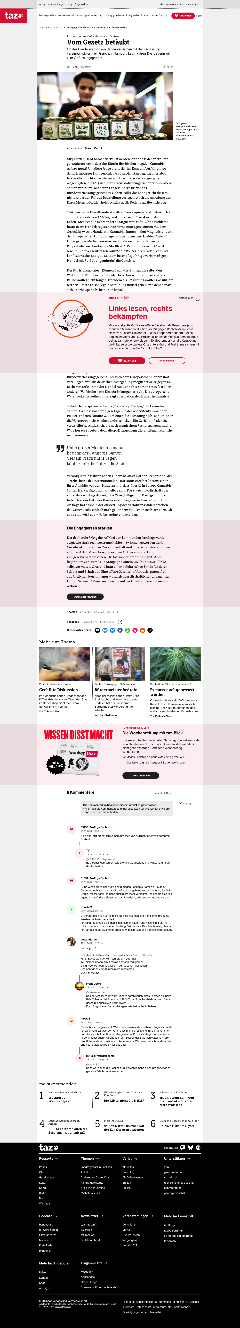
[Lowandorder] (71, 941)
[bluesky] (190, 1149)
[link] (57, 16)
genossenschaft (174, 1172)
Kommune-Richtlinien (172, 1302)
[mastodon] (182, 1149)
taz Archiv (170, 1241)
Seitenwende (182, 1307)
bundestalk (46, 1224)
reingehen (45, 1250)
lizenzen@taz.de (63, 1306)
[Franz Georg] (79, 986)
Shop (42, 1283)
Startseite (44, 27)
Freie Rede (45, 1245)
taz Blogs (169, 1225)
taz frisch (86, 1230)
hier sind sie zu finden (105, 812)
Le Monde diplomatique (178, 1236)
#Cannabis (86, 612)
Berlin (42, 1193)
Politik (43, 1167)
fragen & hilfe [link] (82, 4)
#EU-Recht (112, 612)
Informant (128, 1307)
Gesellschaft (46, 1177)
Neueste (158, 793)
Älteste (169, 793)
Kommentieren (90, 622)
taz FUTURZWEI (173, 1230)
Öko (41, 1172)
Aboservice (88, 1277)
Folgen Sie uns (170, 1147)
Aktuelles (128, 1167)
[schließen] (197, 298)
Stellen (126, 1182)
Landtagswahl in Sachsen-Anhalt (97, 1169)
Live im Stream (131, 1235)
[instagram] (198, 1149)
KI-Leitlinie (192, 1302)
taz (49, 1148)
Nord (55, 27)
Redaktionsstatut (147, 1302)
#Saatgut (99, 612)
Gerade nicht (186, 297)
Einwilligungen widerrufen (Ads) (141, 1312)
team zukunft (88, 1224)
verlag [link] (42, 4)
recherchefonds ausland (179, 1182)
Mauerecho (46, 1240)
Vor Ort (126, 1230)
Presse (126, 1188)
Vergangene (129, 1240)
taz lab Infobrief (90, 1240)
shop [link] (69, 4)
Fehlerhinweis (107, 622)
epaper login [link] (192, 4)
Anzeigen (44, 1288)
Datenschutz (144, 1307)
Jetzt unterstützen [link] (85, 596)
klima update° (47, 1235)
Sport (42, 1188)
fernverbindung (48, 1230)
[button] (199, 16)
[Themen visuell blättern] (166, 15)
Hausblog (128, 1172)
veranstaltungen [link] (56, 4)
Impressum (159, 1307)
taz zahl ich (170, 1177)
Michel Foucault (90, 1193)
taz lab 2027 (129, 1245)
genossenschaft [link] (174, 4)
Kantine (43, 1277)
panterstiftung (173, 1188)
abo (166, 1167)
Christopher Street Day (95, 1177)
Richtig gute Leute (92, 1182)
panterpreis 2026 (174, 1193)
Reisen (43, 1272)
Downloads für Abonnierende (99, 1287)
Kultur (43, 1182)
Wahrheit (44, 1203)
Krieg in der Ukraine (93, 1188)
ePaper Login (89, 1282)
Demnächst (129, 1224)
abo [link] (162, 4)
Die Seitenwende (132, 1177)
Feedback (87, 1271)
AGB (170, 1307)
